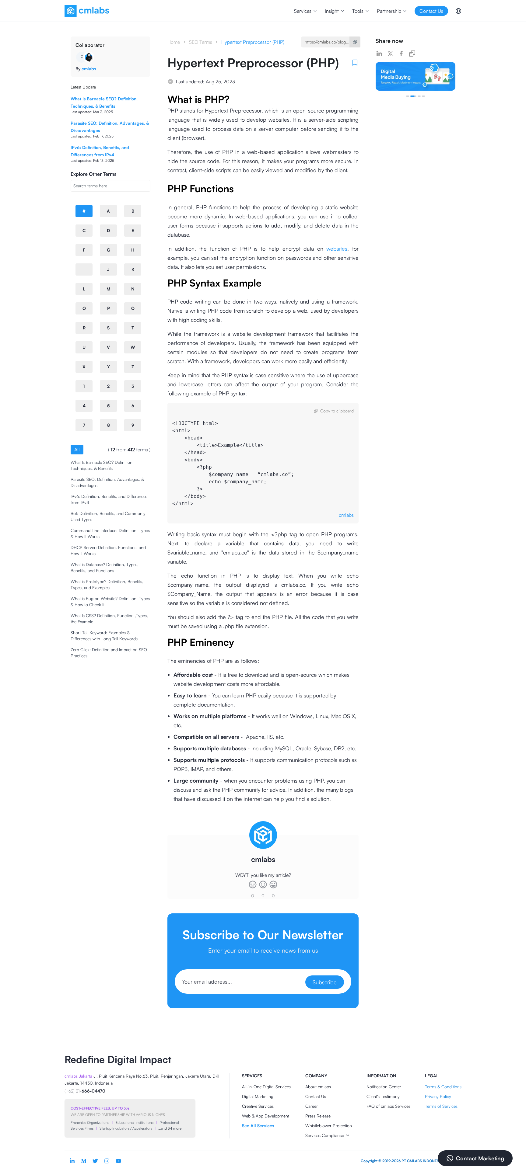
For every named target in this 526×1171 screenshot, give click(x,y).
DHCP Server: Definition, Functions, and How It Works (108, 550)
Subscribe (325, 982)
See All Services (258, 1125)
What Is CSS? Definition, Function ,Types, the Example (109, 618)
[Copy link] (412, 53)
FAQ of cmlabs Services (388, 1106)
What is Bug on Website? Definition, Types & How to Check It (110, 601)
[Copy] (355, 42)
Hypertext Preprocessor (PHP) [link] (252, 42)
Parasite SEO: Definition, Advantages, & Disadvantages (107, 482)
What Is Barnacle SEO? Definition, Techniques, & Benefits (102, 465)
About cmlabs (318, 1086)
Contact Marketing (480, 1158)
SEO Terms (200, 42)
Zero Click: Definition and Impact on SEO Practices (109, 652)
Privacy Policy (438, 1096)
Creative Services (258, 1106)
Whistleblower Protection (328, 1125)
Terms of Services (441, 1106)
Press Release (318, 1115)
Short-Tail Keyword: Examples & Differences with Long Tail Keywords (104, 635)
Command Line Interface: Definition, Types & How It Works (110, 533)
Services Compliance (324, 1135)
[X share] (390, 53)
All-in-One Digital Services (266, 1086)
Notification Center (383, 1086)
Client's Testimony (383, 1096)
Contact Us (315, 1096)
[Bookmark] (355, 62)
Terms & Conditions (443, 1086)
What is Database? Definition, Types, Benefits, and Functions (105, 567)
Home (173, 42)
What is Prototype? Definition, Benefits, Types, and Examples (107, 584)
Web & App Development (265, 1115)
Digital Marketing (257, 1096)
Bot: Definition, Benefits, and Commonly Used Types (108, 516)
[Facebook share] (401, 53)
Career (311, 1106)
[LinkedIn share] (379, 53)
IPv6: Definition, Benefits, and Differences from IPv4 (109, 499)
